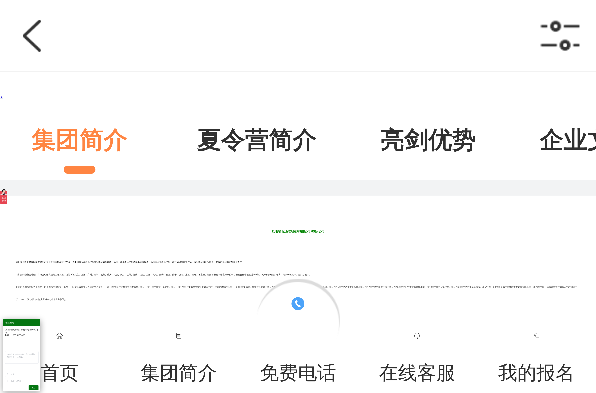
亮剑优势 (428, 140)
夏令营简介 (257, 140)
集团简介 (79, 140)
